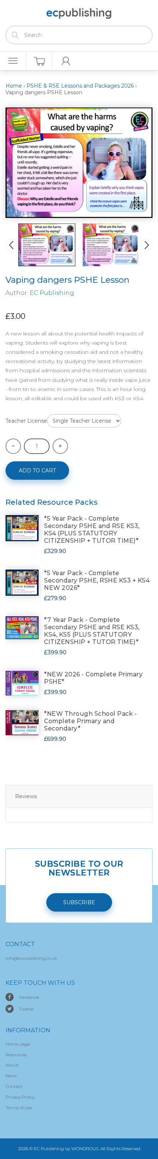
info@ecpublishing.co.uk (31, 958)
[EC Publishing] (79, 12)
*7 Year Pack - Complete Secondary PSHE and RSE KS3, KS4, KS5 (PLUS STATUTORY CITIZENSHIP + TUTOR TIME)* (92, 630)
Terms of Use (19, 1107)
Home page (18, 1044)
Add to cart (37, 470)
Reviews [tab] (26, 796)
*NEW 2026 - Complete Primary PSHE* (93, 678)
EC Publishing (52, 292)
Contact (14, 1086)
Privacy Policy (20, 1097)
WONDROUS (84, 1148)
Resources (16, 1054)
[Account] (66, 61)
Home (14, 85)
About (12, 1065)
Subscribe (79, 902)
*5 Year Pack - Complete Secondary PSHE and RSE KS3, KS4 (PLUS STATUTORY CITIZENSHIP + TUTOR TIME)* (92, 529)
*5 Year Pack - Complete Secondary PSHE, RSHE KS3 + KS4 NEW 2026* (97, 580)
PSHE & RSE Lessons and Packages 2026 (80, 85)
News (11, 1075)
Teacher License (26, 421)
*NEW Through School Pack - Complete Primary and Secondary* (90, 721)
